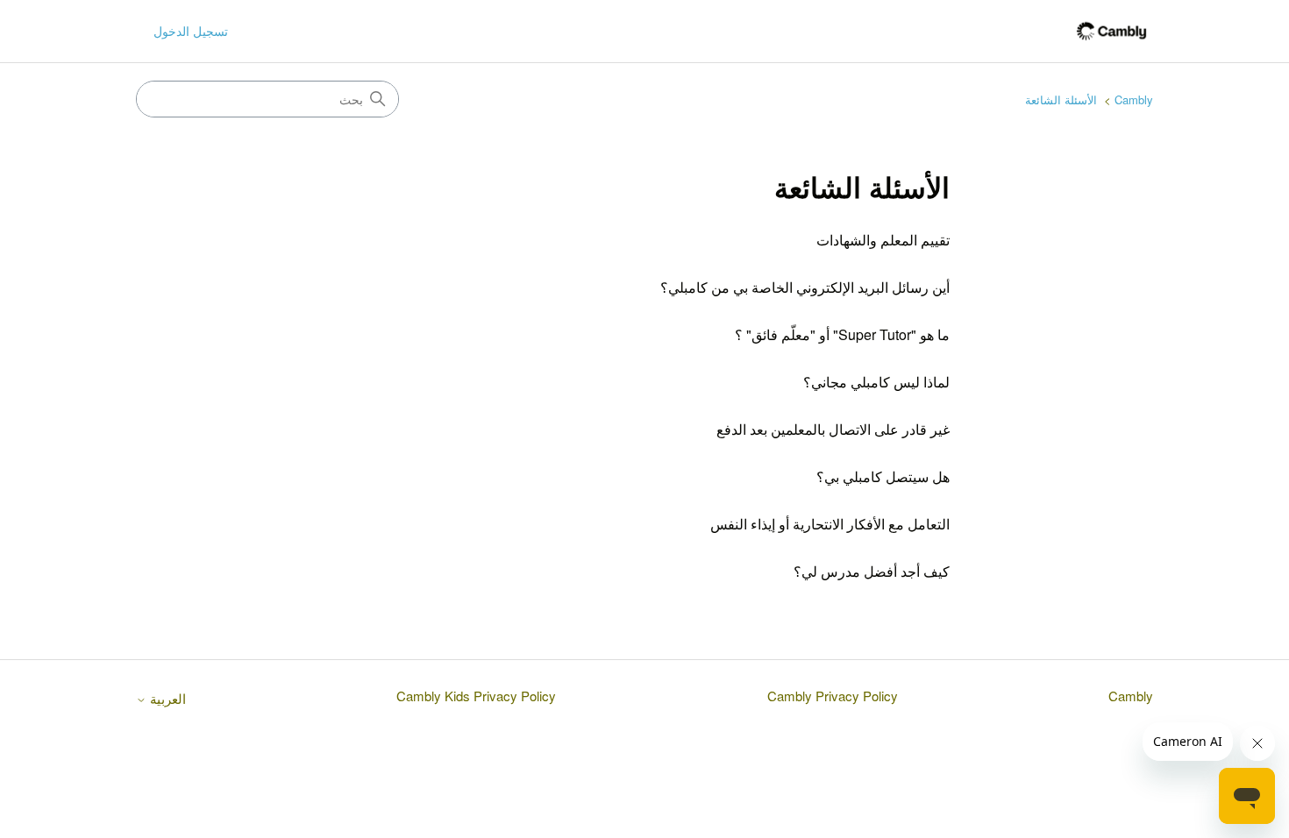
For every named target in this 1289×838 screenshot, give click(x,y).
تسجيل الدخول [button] (190, 30)
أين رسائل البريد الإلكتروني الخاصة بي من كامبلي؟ (805, 287)
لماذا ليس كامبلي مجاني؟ (876, 382)
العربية (166, 698)
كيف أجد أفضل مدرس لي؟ (872, 571)
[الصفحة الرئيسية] (1111, 31)
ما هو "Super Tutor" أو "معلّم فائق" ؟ (842, 334)
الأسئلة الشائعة (1061, 99)
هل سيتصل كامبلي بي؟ (883, 476)
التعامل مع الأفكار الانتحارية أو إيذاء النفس (830, 524)
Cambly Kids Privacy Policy (476, 695)
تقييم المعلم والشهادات (883, 240)
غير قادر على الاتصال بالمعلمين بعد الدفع (833, 429)
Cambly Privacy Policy (832, 695)
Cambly (1134, 99)
